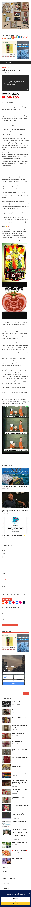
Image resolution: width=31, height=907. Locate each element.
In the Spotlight (6, 876)
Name (4, 573)
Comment (5, 553)
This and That (6, 888)
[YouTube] (6, 602)
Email (4, 579)
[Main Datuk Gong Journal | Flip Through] (6, 757)
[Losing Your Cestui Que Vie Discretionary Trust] (15, 485)
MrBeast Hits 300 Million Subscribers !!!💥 (13, 535)
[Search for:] (15, 693)
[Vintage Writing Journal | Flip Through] (6, 725)
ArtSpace (5, 871)
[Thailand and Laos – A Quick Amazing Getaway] (6, 765)
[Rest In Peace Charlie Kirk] (6, 702)
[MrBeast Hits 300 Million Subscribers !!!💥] (15, 534)
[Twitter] (10, 602)
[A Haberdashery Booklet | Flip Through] (6, 749)
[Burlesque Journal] (6, 710)
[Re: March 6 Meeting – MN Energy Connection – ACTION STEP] (6, 813)
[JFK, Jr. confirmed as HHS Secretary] (6, 858)
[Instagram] (20, 602)
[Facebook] (17, 602)
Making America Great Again (10, 878)
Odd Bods (5, 881)
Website (4, 586)
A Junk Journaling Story (18, 733)
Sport (4, 885)
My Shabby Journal (17, 741)
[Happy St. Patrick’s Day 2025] (6, 842)
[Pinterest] (13, 602)
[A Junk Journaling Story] (6, 733)
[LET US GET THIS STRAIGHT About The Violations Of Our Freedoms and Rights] (6, 781)
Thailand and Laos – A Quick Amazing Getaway (19, 765)
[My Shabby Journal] (6, 741)
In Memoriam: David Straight (19, 773)
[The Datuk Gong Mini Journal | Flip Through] (6, 789)
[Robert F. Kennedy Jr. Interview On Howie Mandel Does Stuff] (15, 508)
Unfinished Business (6, 67)
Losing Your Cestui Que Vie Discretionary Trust (15, 486)
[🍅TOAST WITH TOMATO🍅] (6, 850)
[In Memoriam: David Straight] (6, 773)
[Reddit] (3, 602)
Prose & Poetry (6, 883)
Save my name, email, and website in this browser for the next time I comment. (13, 595)
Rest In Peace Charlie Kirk (18, 701)
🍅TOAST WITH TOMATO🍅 (19, 850)
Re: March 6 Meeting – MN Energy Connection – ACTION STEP (19, 814)
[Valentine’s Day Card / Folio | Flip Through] (6, 805)
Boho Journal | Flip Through (19, 717)
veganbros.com (18, 113)
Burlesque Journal (16, 709)
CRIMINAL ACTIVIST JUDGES (19, 821)
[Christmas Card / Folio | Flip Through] (6, 797)
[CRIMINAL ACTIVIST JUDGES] (6, 821)
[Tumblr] (24, 602)
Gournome (5, 873)
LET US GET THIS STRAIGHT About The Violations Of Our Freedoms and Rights (19, 782)
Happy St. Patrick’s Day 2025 (19, 842)
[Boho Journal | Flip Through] (6, 717)
